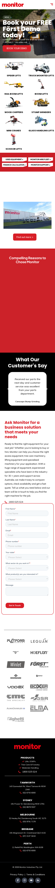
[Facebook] (18, 880)
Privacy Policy (17, 874)
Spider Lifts (14, 75)
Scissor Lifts (14, 148)
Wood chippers (14, 112)
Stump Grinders (41, 112)
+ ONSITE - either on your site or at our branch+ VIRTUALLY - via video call (23, 41)
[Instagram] (24, 880)
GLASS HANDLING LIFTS (41, 130)
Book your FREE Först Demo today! (27, 28)
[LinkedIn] (38, 880)
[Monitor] (13, 5)
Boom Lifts (41, 93)
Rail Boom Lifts (14, 93)
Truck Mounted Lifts (41, 75)
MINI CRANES (14, 130)
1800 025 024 (15, 501)
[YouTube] (31, 880)
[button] (8, 389)
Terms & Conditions (35, 874)
